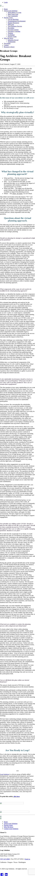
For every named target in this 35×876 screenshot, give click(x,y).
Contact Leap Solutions (11, 828)
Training (10, 33)
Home (6, 9)
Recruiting (11, 28)
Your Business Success (15, 26)
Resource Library (9, 47)
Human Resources (13, 23)
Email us (27, 859)
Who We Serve (8, 38)
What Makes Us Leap (14, 12)
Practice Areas (8, 17)
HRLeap (11, 24)
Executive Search (13, 29)
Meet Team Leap (13, 14)
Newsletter (7, 43)
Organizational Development (16, 21)
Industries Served (13, 40)
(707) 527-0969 (5, 859)
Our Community (13, 16)
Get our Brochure (13, 19)
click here (16, 796)
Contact (6, 45)
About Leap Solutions (10, 11)
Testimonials (11, 42)
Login (6, 2)
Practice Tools (12, 36)
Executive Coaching (14, 31)
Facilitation (11, 35)
